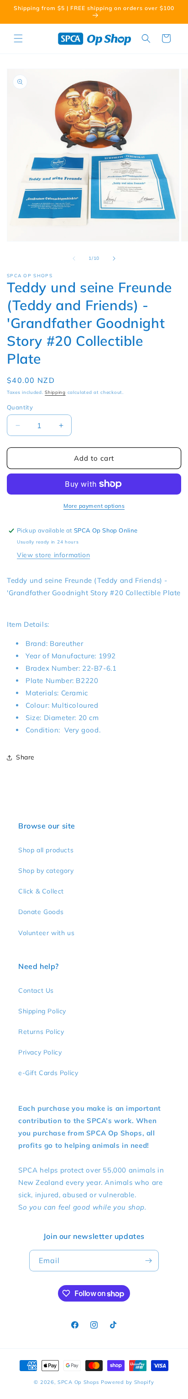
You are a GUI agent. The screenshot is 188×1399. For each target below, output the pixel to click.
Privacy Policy (40, 1052)
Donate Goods (40, 912)
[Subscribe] (148, 1260)
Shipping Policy (42, 1011)
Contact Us (36, 990)
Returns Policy (41, 1032)
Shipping (55, 392)
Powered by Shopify (127, 1382)
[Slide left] (74, 258)
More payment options (94, 505)
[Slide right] (114, 258)
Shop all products (45, 850)
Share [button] (25, 757)
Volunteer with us (46, 933)
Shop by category (46, 870)
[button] (18, 38)
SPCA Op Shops (78, 1382)
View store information (53, 555)
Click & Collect (41, 891)
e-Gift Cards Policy (48, 1073)
